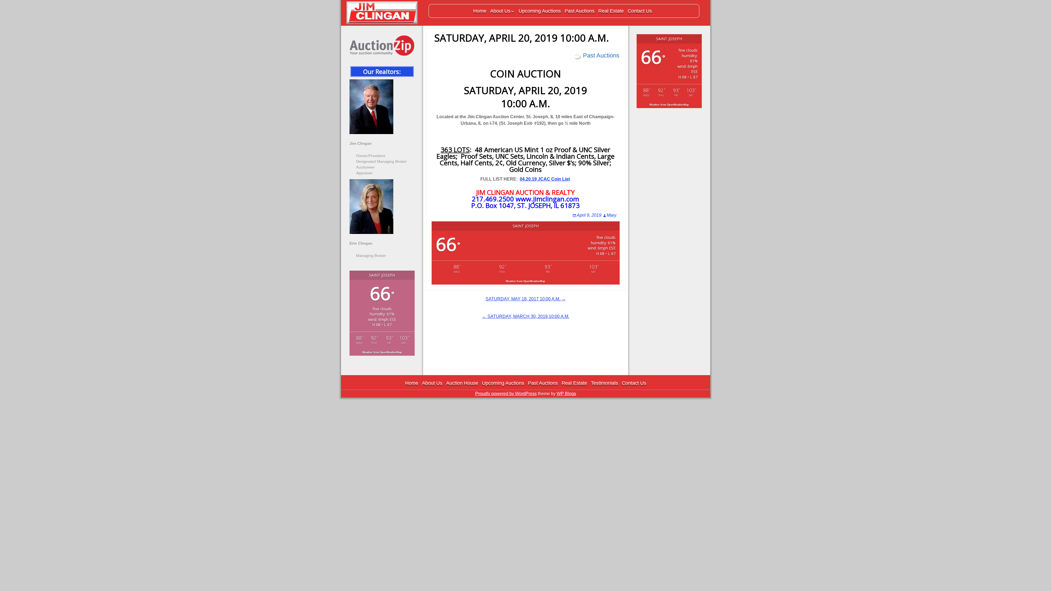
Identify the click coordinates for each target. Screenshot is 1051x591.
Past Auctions (579, 11)
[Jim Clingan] (385, 12)
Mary (611, 215)
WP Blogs (566, 393)
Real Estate (611, 11)
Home (479, 11)
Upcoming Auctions (540, 11)
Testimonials (604, 383)
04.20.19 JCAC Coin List (545, 179)
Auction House (462, 383)
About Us (500, 11)
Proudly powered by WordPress (506, 393)
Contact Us (640, 11)
